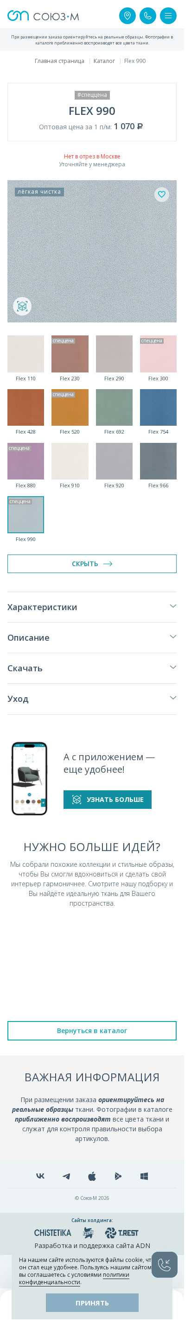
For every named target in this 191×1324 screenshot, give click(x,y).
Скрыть (85, 563)
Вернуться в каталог (92, 1030)
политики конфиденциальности (74, 1278)
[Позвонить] (148, 15)
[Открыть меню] (168, 15)
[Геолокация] (127, 15)
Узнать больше (115, 799)
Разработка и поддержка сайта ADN (92, 1245)
